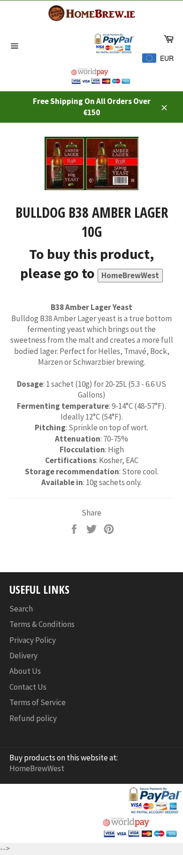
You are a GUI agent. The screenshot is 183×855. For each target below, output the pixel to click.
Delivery (23, 655)
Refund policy (33, 718)
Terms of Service (37, 702)
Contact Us (27, 687)
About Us (25, 671)
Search (21, 609)
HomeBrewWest (130, 275)
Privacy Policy (32, 640)
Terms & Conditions (42, 624)
